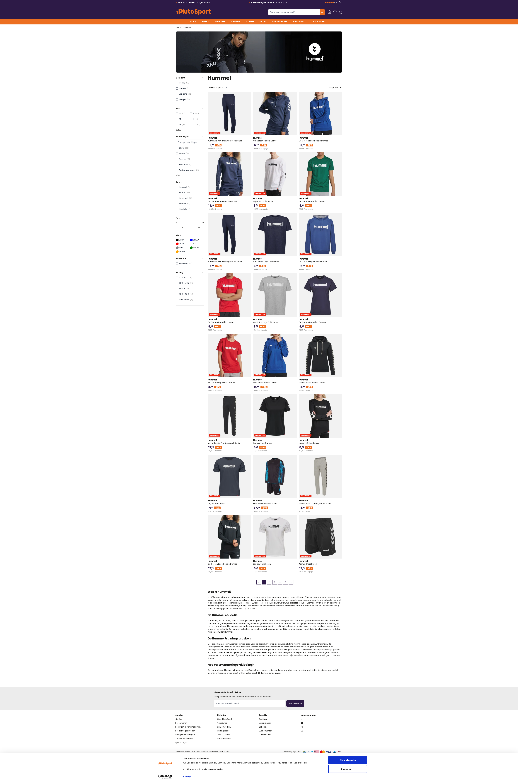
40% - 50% (184, 299)
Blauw (196, 239)
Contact (179, 719)
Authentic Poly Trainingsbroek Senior (225, 139)
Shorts (182, 153)
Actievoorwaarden (184, 738)
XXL (194, 124)
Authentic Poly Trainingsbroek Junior (225, 260)
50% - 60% (184, 294)
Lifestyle (183, 209)
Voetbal (182, 192)
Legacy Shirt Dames (262, 441)
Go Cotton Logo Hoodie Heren (313, 260)
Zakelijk (263, 715)
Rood (181, 243)
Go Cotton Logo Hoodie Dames (313, 139)
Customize (346, 769)
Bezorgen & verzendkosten (188, 727)
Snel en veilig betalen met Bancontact (269, 2)
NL (302, 719)
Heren (193, 21)
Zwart (181, 239)
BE (302, 723)
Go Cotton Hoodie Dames (265, 139)
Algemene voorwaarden (185, 752)
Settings (187, 777)
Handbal (183, 187)
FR (302, 727)
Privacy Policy (202, 752)
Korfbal (182, 203)
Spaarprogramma (183, 742)
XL (180, 124)
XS (180, 113)
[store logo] (193, 12)
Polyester (183, 263)
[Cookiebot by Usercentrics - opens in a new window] (165, 777)
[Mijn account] (329, 12)
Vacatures (222, 723)
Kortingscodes (224, 730)
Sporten (235, 21)
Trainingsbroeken (187, 170)
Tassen (182, 159)
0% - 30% (183, 277)
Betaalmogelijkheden (185, 730)
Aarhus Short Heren (308, 562)
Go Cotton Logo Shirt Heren (312, 200)
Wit (194, 243)
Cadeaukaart (265, 734)
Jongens (183, 94)
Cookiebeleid (224, 752)
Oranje (182, 251)
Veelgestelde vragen (185, 734)
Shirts (181, 148)
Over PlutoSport (224, 719)
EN (302, 734)
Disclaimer (213, 752)
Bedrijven (263, 719)
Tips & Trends (223, 734)
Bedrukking (319, 21)
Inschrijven (295, 703)
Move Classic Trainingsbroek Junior (224, 441)
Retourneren (181, 723)
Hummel (188, 28)
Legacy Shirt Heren (216, 502)
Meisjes (182, 99)
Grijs (181, 247)
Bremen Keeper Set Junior (265, 502)
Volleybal (183, 198)
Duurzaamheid (224, 738)
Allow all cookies (348, 760)
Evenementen (265, 730)
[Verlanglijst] (335, 12)
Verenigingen (265, 723)
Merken (250, 21)
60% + (182, 288)
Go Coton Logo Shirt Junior (265, 321)
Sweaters (183, 164)
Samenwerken (224, 727)
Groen (196, 247)
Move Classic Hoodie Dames (312, 381)
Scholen (263, 727)
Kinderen (220, 21)
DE (302, 730)
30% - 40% (184, 283)
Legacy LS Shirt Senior (263, 200)
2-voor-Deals (279, 21)
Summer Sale (300, 21)
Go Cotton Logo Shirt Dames (312, 321)
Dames (205, 21)
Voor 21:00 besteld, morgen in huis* (194, 2)
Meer (178, 129)
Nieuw (263, 21)
